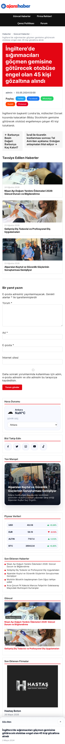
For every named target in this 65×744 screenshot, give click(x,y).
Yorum (7, 303)
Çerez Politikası (26, 23)
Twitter (21, 98)
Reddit (10, 104)
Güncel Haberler (22, 16)
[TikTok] (43, 446)
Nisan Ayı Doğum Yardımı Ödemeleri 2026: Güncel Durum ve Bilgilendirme (31, 565)
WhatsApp (47, 98)
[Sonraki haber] (55, 468)
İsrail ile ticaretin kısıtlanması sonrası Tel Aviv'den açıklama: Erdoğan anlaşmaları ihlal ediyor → (43, 139)
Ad (5, 332)
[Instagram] (25, 446)
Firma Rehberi (44, 16)
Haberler (6, 34)
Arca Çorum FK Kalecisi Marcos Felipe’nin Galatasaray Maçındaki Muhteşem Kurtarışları (33, 586)
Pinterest (22, 104)
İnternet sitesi (10, 357)
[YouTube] (34, 446)
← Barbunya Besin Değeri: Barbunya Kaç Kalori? (12, 141)
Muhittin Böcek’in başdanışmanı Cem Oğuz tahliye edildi (31, 580)
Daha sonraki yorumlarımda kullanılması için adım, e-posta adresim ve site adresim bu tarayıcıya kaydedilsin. (32, 377)
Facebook (33, 98)
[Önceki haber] (48, 468)
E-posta (8, 345)
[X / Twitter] (17, 446)
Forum (44, 23)
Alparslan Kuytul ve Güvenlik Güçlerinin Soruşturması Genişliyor (33, 574)
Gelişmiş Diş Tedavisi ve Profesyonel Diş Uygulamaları (33, 570)
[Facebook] (8, 446)
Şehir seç (13, 418)
